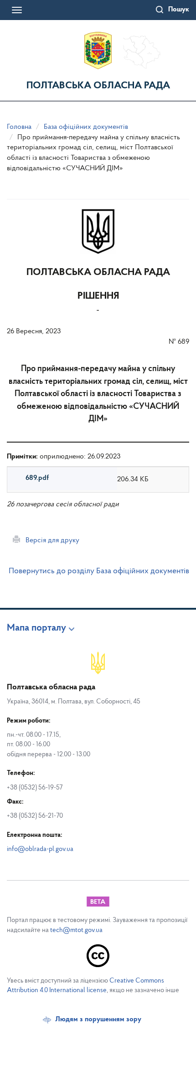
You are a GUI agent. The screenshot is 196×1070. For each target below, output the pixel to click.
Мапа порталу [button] (36, 628)
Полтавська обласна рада (98, 86)
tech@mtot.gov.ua (76, 930)
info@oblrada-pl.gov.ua (40, 849)
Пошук (178, 9)
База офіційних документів (86, 127)
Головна (19, 127)
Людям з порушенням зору (98, 1019)
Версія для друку (49, 540)
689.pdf (37, 478)
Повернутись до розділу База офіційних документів (99, 571)
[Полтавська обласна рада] (98, 50)
